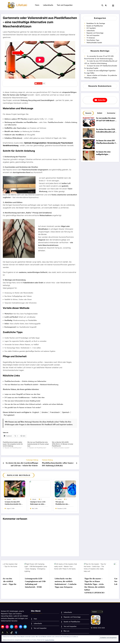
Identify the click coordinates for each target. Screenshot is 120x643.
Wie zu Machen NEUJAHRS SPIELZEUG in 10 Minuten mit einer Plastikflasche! (62, 444)
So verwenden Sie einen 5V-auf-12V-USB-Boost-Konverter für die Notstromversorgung (106, 119)
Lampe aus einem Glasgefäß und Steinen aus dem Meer (22, 394)
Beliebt (99, 113)
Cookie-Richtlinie (49, 640)
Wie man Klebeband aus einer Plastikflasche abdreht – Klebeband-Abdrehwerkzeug (31, 384)
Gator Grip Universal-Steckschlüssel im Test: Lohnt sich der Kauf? (102, 581)
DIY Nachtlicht (91, 28)
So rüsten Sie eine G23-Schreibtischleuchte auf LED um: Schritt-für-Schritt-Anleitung (105, 131)
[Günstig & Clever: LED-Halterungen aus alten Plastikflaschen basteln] (40, 489)
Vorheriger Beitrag (32, 460)
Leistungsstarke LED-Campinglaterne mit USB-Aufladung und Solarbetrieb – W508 (13, 582)
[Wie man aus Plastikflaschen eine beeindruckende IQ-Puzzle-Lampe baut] (65, 489)
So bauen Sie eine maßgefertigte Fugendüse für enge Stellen (104, 153)
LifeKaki (21, 5)
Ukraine (45, 412)
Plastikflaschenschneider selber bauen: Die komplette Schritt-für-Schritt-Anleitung (13, 444)
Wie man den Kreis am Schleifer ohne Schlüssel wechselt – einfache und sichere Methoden (33, 404)
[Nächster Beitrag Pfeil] (76, 463)
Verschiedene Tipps (93, 40)
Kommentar (111, 113)
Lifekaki (9, 499)
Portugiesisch (9, 415)
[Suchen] (102, 5)
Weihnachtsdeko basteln (94, 43)
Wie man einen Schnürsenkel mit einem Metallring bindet (22, 401)
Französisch (55, 412)
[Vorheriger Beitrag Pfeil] (3, 463)
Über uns (66, 631)
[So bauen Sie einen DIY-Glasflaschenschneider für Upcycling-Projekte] (14, 489)
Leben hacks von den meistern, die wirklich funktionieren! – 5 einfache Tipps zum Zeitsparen (44, 582)
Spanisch (65, 412)
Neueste (88, 113)
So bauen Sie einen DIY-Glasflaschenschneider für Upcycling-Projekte (13, 503)
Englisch (35, 412)
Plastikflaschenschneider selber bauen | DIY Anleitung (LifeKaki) (58, 464)
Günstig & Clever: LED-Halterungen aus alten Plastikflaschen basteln (38, 503)
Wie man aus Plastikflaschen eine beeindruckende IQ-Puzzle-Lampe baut (38, 444)
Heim (37, 5)
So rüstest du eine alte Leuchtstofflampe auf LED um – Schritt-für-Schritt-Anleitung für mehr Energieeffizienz (22, 464)
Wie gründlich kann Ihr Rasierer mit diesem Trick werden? (22, 407)
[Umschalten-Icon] (113, 5)
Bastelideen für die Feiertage (96, 23)
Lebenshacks (48, 5)
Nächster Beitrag (47, 460)
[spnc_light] (106, 5)
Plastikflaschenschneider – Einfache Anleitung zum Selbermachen (25, 381)
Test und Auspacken (65, 5)
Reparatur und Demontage (95, 33)
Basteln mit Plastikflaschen (95, 26)
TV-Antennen (91, 38)
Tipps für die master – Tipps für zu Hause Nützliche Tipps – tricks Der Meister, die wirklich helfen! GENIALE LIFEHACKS (73, 585)
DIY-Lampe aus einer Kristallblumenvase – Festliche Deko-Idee (24, 397)
